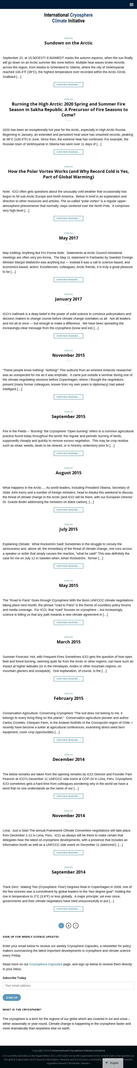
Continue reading (68, 84)
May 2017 (68, 238)
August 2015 (68, 473)
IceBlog (68, 38)
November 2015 (68, 355)
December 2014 (68, 759)
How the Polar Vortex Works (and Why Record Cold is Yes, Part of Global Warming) (68, 174)
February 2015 (68, 698)
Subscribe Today (14, 978)
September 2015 (68, 416)
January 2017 (68, 299)
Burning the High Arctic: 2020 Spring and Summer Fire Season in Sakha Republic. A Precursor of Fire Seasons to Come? (68, 109)
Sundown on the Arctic (68, 43)
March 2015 (68, 642)
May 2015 (68, 585)
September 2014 (68, 872)
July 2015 (68, 529)
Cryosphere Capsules (45, 964)
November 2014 (68, 815)
